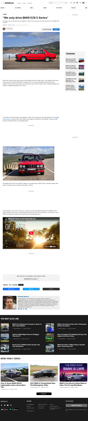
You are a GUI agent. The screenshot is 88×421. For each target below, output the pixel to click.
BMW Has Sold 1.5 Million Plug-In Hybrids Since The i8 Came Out (71, 345)
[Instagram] (80, 2)
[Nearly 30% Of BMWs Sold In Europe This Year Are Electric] (5, 344)
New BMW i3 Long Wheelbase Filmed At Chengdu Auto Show (71, 74)
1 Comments (56, 29)
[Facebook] (71, 2)
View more (43, 393)
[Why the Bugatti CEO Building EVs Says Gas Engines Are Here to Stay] (50, 334)
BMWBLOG (5, 25)
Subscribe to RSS (30, 408)
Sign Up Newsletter (54, 406)
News (31, 7)
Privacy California (30, 410)
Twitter (31, 289)
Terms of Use (41, 406)
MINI (86, 7)
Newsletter (29, 3)
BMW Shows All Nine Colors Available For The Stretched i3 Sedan (72, 60)
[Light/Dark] (83, 2)
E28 (10, 284)
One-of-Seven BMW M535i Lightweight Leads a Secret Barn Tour (13, 385)
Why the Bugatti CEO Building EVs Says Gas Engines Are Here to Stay (72, 335)
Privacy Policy (41, 408)
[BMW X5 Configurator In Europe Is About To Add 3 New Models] (5, 324)
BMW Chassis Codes (42, 404)
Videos (45, 7)
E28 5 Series (15, 284)
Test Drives (18, 7)
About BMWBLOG (30, 404)
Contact (24, 3)
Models (2, 7)
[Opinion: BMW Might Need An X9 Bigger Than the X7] (5, 334)
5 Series (5, 14)
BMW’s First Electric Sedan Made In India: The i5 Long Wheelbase (71, 67)
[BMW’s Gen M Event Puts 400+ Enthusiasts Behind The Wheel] (50, 324)
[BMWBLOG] (11, 401)
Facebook (11, 289)
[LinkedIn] (26, 309)
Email (51, 289)
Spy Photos (59, 7)
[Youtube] (77, 2)
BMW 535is (5, 284)
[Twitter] (74, 2)
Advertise (19, 3)
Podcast (73, 7)
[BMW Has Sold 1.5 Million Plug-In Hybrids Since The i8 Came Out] (50, 344)
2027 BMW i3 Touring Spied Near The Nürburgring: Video (71, 80)
